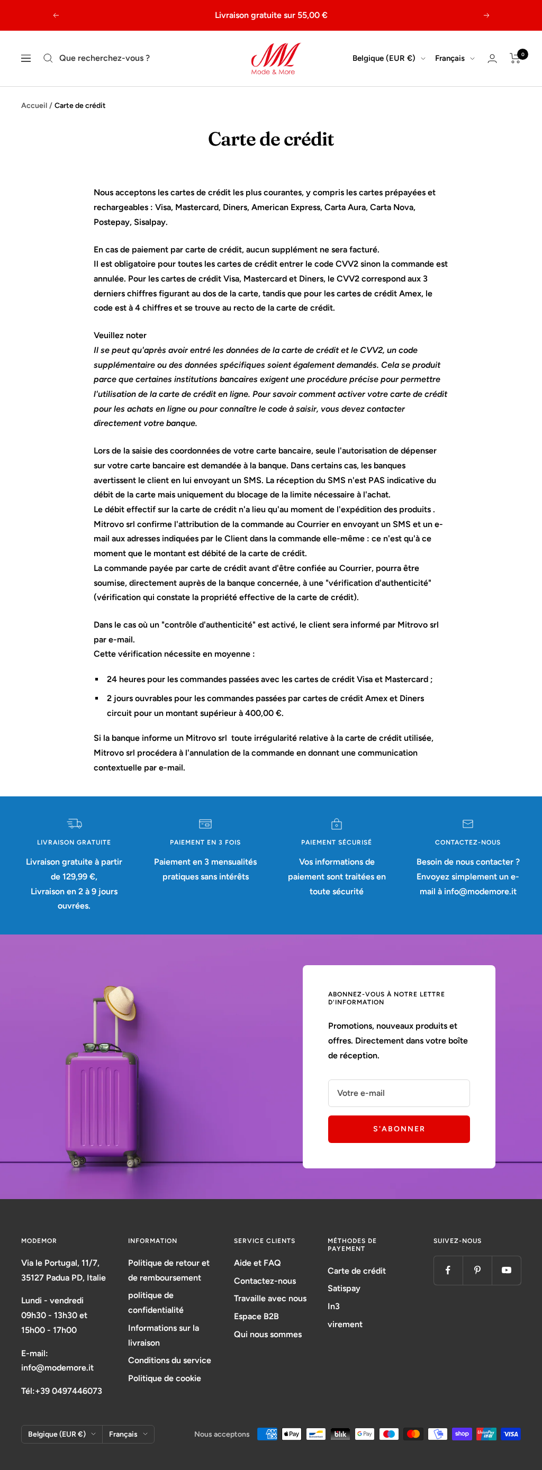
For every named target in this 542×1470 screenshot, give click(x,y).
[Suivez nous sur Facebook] (448, 1270)
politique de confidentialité (156, 1302)
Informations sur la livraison (163, 1335)
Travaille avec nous (270, 1298)
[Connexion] (492, 58)
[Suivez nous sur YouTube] (506, 1270)
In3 (334, 1306)
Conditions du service (169, 1360)
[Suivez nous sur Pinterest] (477, 1270)
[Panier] (515, 58)
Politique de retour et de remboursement (169, 1270)
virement (345, 1324)
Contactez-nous (265, 1281)
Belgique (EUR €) (384, 58)
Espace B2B (256, 1316)
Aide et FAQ (257, 1263)
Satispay (344, 1288)
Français (450, 58)
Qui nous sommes (268, 1334)
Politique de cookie (164, 1378)
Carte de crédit (357, 1271)
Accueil (34, 105)
